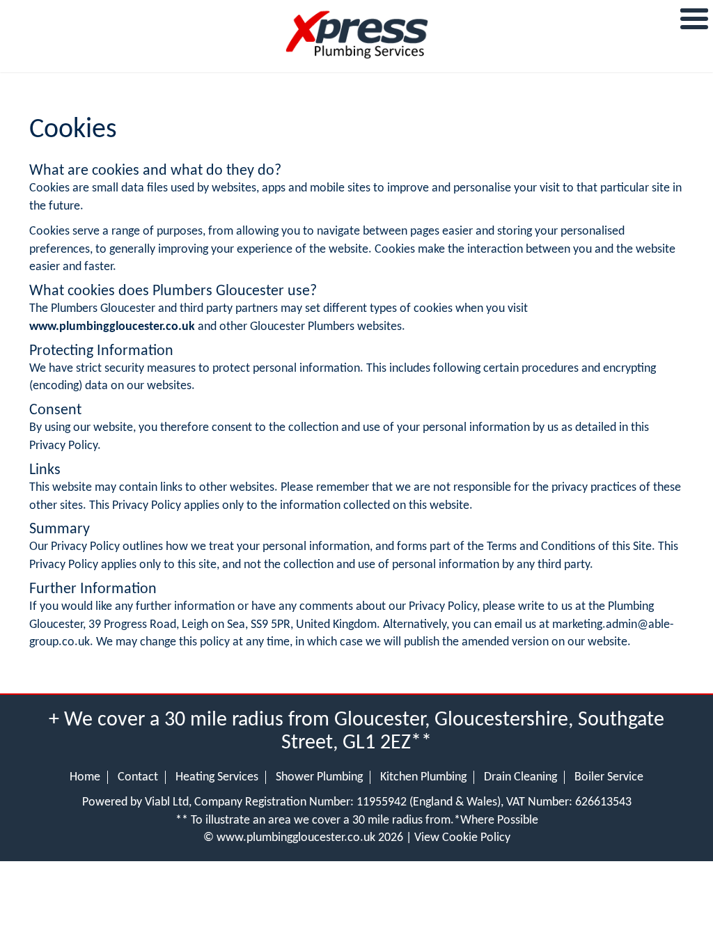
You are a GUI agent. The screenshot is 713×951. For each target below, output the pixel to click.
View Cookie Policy (462, 837)
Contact (138, 777)
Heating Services (216, 777)
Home (85, 777)
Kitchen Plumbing (423, 777)
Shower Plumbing (319, 777)
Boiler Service (608, 777)
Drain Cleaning (520, 777)
